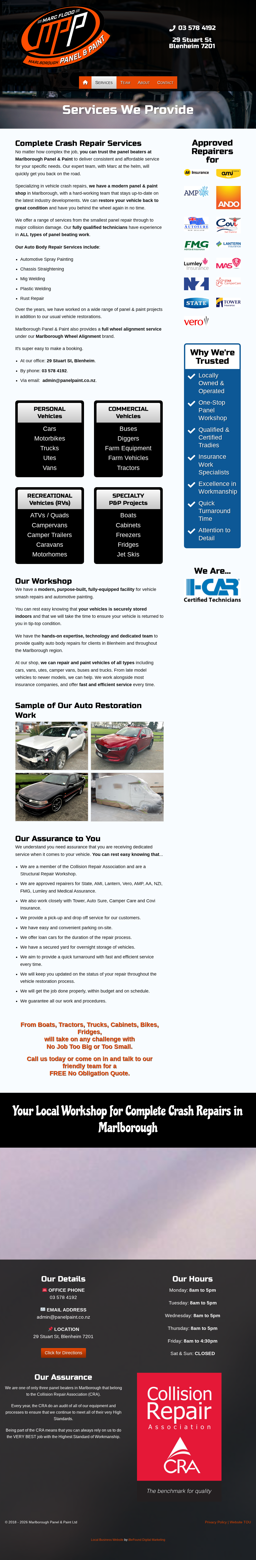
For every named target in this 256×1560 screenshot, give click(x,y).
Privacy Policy (216, 1522)
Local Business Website (107, 1540)
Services (104, 82)
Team (125, 82)
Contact (165, 82)
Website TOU (240, 1522)
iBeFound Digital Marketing (146, 1540)
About (144, 82)
